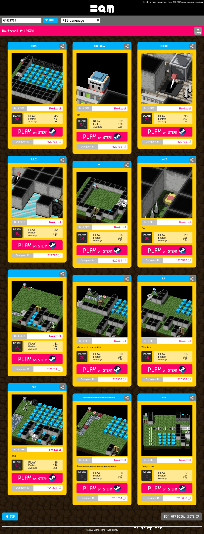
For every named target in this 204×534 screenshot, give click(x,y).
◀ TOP (10, 516)
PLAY (33, 131)
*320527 (182, 260)
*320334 (117, 260)
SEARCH (50, 20)
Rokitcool (55, 108)
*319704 (117, 498)
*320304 (52, 487)
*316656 (182, 498)
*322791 (182, 141)
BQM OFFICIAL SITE (179, 516)
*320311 (52, 369)
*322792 (117, 146)
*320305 (182, 379)
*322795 (52, 141)
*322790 (52, 255)
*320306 (117, 379)
